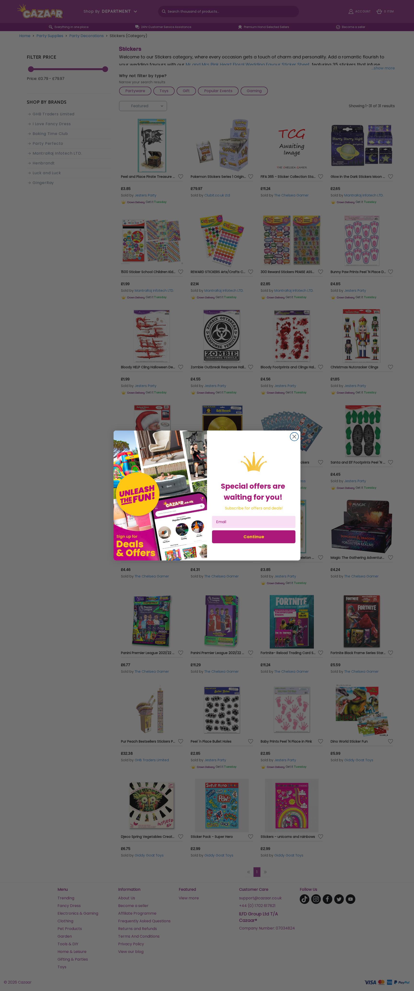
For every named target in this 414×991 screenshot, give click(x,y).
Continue (253, 537)
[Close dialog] (294, 436)
